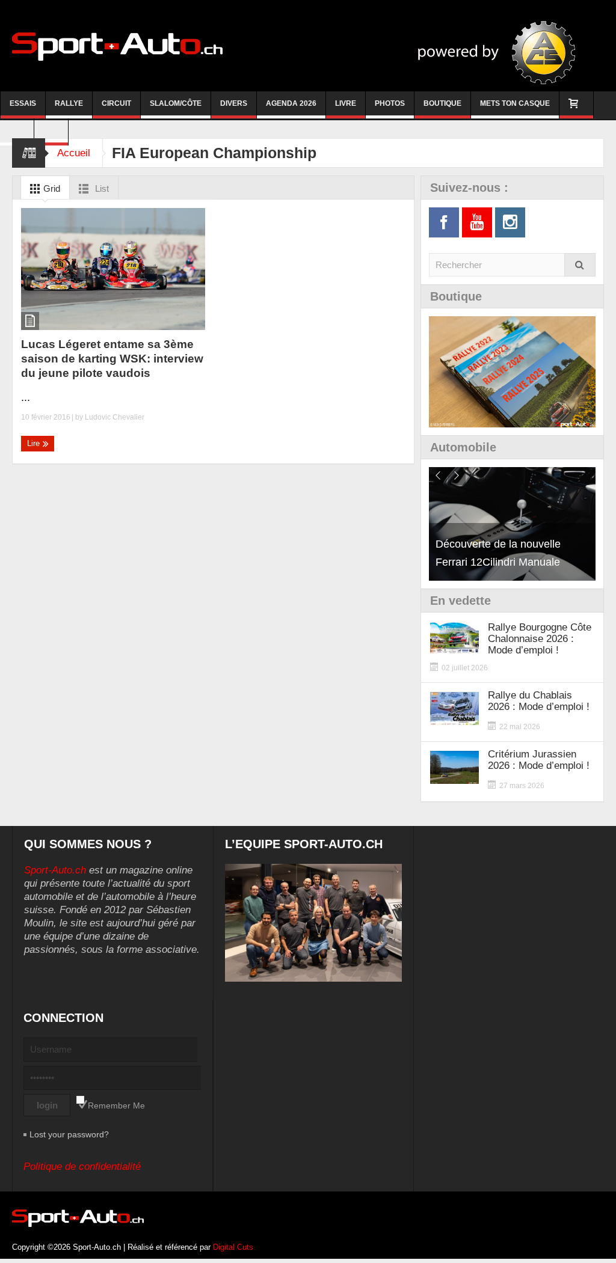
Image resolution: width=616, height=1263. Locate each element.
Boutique (442, 103)
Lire (34, 443)
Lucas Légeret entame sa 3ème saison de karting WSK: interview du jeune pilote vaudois (112, 358)
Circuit (116, 103)
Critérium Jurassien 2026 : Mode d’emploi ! (539, 759)
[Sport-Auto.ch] (117, 45)
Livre (345, 103)
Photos (390, 103)
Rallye (69, 103)
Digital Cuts (233, 1247)
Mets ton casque (515, 103)
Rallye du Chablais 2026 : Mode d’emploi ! (539, 701)
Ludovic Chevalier (114, 417)
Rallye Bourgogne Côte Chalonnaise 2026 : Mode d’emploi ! (539, 639)
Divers (233, 103)
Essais (23, 103)
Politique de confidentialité (82, 1166)
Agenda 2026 (291, 103)
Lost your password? (69, 1134)
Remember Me (116, 1105)
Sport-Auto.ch (55, 870)
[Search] (580, 265)
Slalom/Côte (176, 103)
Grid (50, 188)
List (101, 188)
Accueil (73, 153)
